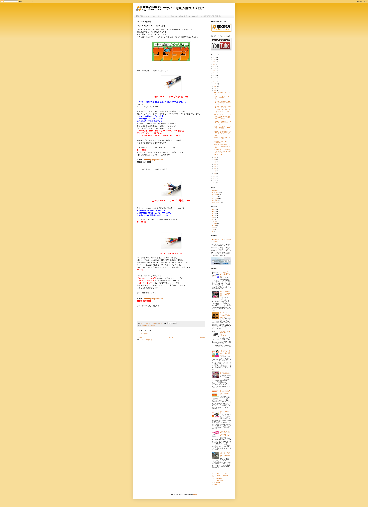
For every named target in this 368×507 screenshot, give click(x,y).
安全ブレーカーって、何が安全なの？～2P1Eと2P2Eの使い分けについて (225, 315)
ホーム (171, 337)
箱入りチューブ (218, 154)
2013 (214, 178)
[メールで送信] (168, 323)
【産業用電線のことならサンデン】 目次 (149, 16)
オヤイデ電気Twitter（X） (219, 478)
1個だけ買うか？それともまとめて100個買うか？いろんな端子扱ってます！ (222, 151)
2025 (214, 59)
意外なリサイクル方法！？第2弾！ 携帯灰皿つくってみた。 (221, 98)
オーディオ (215, 198)
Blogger (195, 494)
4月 (215, 166)
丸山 (213, 217)
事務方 (214, 227)
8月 (215, 157)
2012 (214, 180)
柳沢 (213, 215)
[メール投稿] (165, 323)
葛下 (213, 219)
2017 (214, 77)
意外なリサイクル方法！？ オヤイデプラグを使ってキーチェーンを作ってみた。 (222, 127)
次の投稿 (140, 337)
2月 (215, 171)
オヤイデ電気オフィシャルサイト (221, 473)
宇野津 (214, 221)
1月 (215, 173)
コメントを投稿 (143, 334)
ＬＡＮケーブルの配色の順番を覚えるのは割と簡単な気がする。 (225, 392)
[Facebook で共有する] (174, 323)
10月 (215, 88)
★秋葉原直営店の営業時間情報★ (211, 16)
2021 (214, 68)
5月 (215, 164)
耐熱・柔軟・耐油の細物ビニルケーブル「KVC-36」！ (222, 107)
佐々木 (214, 225)
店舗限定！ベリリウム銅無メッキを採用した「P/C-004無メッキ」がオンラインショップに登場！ (222, 133)
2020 (214, 70)
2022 (214, 66)
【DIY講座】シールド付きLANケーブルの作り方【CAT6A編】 (225, 454)
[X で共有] (172, 323)
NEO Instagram (216, 484)
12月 (215, 84)
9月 (215, 90)
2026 (214, 57)
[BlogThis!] (170, 323)
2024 (214, 61)
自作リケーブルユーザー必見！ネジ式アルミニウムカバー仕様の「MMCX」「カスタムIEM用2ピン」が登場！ (222, 117)
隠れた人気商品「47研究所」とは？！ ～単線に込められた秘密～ (222, 146)
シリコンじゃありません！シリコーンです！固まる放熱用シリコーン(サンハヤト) (222, 122)
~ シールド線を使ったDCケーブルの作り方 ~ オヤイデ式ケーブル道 (222, 111)
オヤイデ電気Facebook (218, 480)
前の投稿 (202, 337)
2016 (214, 79)
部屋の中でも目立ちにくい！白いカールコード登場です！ (222, 138)
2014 (214, 176)
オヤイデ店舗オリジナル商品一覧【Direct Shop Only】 (181, 16)
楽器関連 (214, 200)
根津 (143, 325)
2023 (214, 64)
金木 (213, 213)
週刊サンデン (147, 325)
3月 (215, 168)
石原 (213, 229)
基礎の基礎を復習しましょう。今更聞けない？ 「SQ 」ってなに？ (225, 294)
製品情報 (153, 325)
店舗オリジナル (216, 202)
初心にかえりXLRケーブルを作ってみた (225, 372)
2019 (214, 73)
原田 (213, 209)
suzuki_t (214, 223)
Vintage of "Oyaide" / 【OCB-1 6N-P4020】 (221, 141)
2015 (214, 82)
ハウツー (214, 196)
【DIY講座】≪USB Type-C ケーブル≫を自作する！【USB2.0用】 (225, 333)
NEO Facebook (216, 482)
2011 (214, 182)
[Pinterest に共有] (176, 323)
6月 (215, 162)
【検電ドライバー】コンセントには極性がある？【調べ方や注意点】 (225, 353)
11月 (215, 86)
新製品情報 (215, 194)
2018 (214, 75)
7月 (215, 159)
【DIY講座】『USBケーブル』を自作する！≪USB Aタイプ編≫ (225, 274)
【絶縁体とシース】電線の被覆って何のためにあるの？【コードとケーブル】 (225, 433)
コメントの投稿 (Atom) (146, 340)
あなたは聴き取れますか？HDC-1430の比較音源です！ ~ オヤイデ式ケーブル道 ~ (222, 103)
